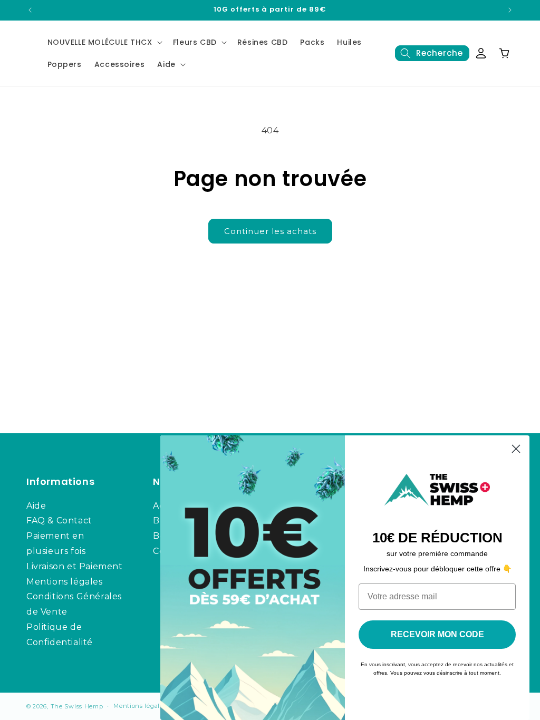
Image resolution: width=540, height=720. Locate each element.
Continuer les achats (270, 231)
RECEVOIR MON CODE (437, 634)
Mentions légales (64, 582)
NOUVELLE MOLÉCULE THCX (99, 42)
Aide (166, 64)
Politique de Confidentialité (59, 634)
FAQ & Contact (59, 520)
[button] (104, 42)
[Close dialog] (516, 449)
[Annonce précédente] (30, 10)
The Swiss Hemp (77, 706)
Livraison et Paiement (74, 566)
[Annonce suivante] (510, 10)
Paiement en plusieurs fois (55, 543)
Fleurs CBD (195, 42)
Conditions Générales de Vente (74, 604)
